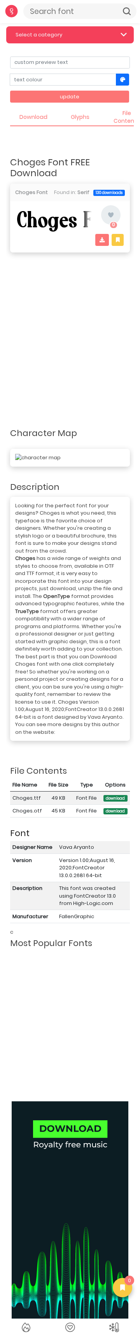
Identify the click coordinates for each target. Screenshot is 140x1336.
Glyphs (80, 117)
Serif (83, 192)
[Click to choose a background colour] (123, 80)
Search (127, 11)
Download (33, 117)
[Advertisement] (70, 327)
